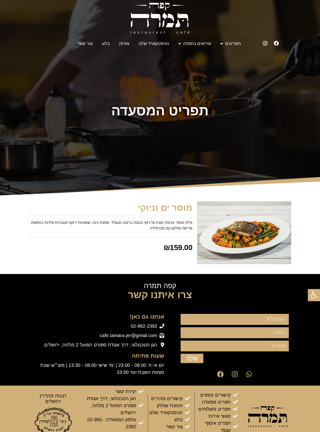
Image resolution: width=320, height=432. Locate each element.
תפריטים (233, 43)
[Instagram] (265, 43)
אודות (124, 43)
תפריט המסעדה (160, 110)
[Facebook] (276, 43)
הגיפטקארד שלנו (154, 43)
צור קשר (85, 43)
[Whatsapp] (249, 374)
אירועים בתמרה (197, 43)
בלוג (106, 43)
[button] (314, 295)
